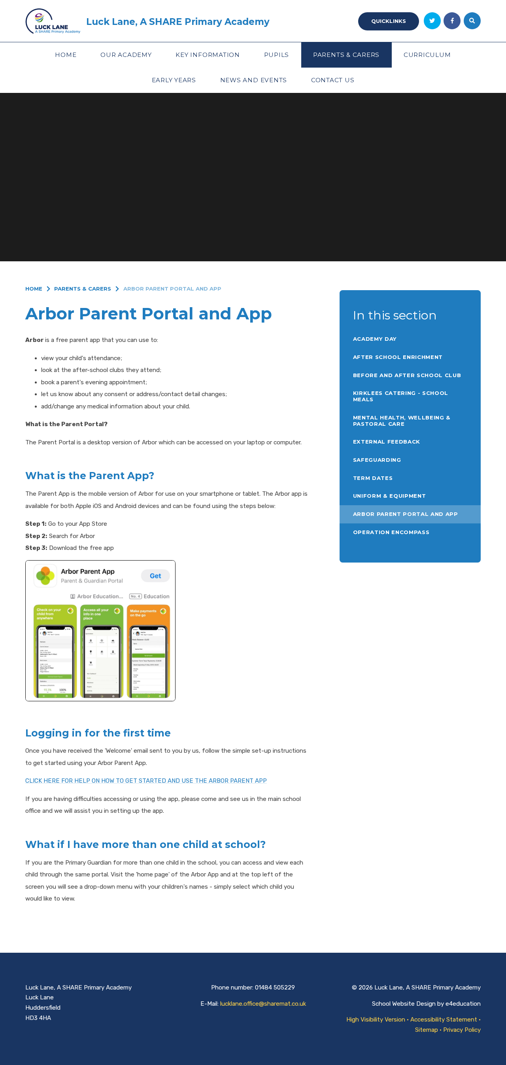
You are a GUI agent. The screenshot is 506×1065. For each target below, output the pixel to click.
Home (33, 288)
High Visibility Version (375, 1019)
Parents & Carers (82, 288)
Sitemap (426, 1029)
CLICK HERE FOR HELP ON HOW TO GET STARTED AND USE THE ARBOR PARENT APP (146, 780)
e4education (463, 1003)
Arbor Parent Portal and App (172, 288)
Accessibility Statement (443, 1019)
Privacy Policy (462, 1029)
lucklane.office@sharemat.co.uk (263, 1003)
